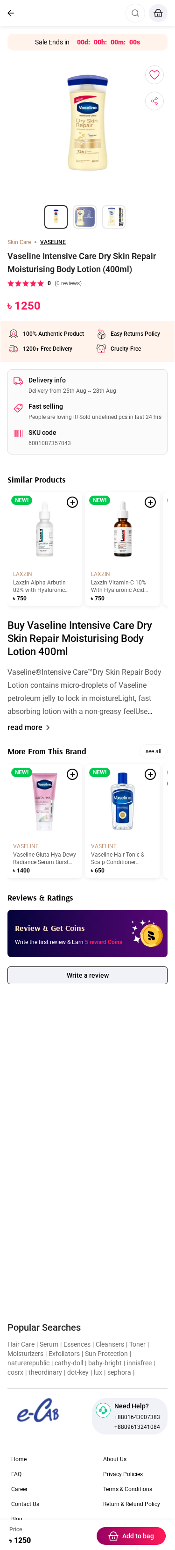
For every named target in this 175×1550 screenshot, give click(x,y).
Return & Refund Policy (131, 1504)
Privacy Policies (123, 1474)
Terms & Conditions (127, 1489)
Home (19, 1459)
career (19, 1489)
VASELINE (53, 242)
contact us (25, 1504)
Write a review (88, 975)
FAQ (16, 1474)
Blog (16, 1519)
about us (114, 1459)
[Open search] (135, 13)
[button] (87, 692)
